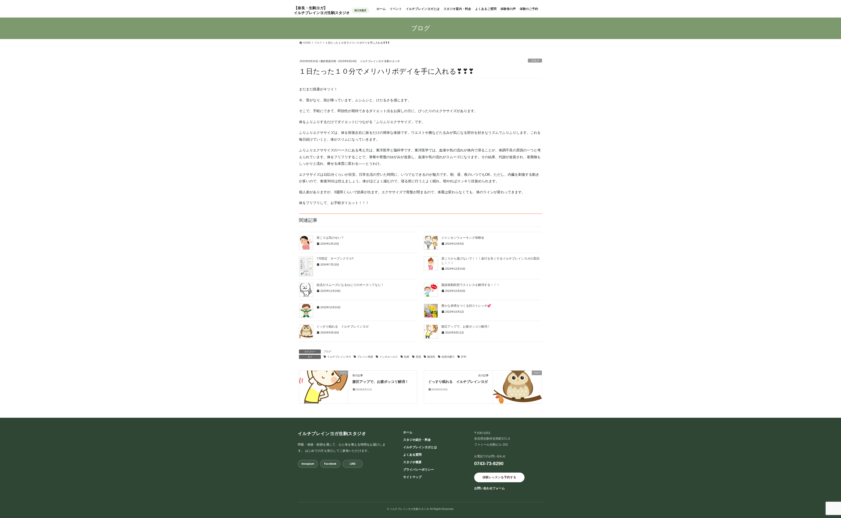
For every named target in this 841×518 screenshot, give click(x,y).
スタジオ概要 (412, 462)
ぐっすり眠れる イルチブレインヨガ (344, 326)
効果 (406, 356)
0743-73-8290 (489, 463)
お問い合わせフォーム (489, 488)
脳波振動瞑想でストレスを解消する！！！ (470, 285)
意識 (418, 356)
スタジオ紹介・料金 (417, 439)
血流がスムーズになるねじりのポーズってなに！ (350, 285)
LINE (353, 463)
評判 (463, 356)
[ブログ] (323, 387)
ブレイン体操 (365, 356)
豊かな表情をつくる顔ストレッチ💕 (466, 305)
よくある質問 (412, 454)
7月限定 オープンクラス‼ (334, 258)
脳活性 (431, 356)
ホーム (407, 432)
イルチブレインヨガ (339, 356)
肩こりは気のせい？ (330, 237)
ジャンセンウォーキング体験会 (464, 237)
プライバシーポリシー (418, 469)
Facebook (330, 463)
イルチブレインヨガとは (420, 447)
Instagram (308, 463)
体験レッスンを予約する (499, 477)
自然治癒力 (448, 356)
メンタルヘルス (388, 356)
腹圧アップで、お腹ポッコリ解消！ (465, 326)
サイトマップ (412, 477)
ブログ (535, 60)
